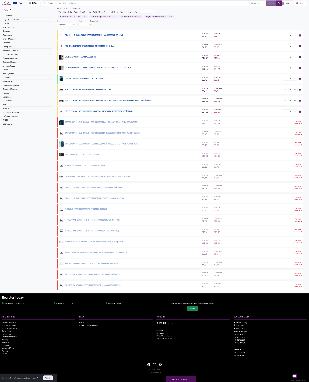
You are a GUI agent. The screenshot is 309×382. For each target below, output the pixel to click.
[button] (284, 3)
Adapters (6, 31)
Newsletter (6, 342)
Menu (6, 10)
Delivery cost (6, 331)
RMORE (5, 120)
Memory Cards (8, 74)
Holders (6, 93)
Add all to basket (180, 379)
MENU (34, 3)
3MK (4, 105)
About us (5, 351)
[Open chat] (294, 376)
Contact (4, 354)
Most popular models (9, 325)
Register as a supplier (9, 322)
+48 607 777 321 (239, 334)
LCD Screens (8, 16)
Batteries (6, 43)
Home (59, 8)
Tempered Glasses (10, 89)
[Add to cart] (300, 35)
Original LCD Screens (11, 19)
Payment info (6, 334)
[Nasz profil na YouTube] (160, 365)
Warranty (5, 339)
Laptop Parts (7, 47)
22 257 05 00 (240, 328)
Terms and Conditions (9, 328)
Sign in (302, 3)
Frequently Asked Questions (88, 325)
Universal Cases (9, 66)
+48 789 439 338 (239, 337)
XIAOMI (66, 8)
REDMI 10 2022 (76, 8)
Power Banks (8, 81)
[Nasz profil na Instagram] (154, 365)
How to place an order (9, 337)
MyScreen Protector (10, 116)
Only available (94, 21)
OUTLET (6, 23)
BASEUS (6, 108)
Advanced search (144, 12)
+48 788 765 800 (239, 340)
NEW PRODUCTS (9, 27)
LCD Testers (7, 124)
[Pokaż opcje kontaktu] (21, 3)
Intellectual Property (9, 348)
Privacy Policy (6, 345)
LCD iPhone (7, 101)
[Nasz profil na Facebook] (149, 365)
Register (192, 308)
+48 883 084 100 (239, 343)
